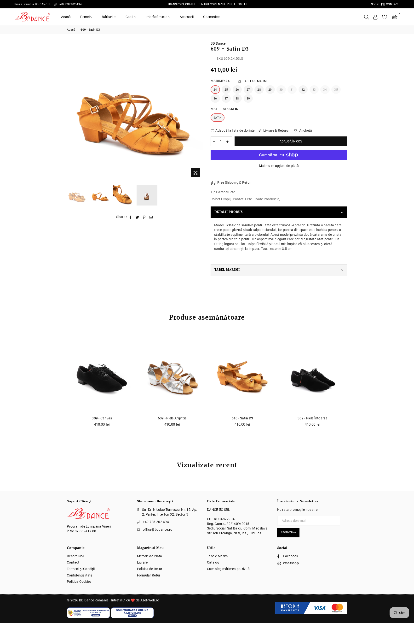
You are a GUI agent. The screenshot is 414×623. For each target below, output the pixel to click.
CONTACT (393, 4)
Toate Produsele (266, 199)
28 (259, 89)
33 (314, 89)
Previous (71, 110)
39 (248, 98)
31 (292, 89)
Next (199, 110)
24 (215, 89)
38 (237, 98)
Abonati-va (288, 532)
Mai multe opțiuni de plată (279, 166)
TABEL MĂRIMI (227, 270)
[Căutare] (366, 16)
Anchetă (305, 130)
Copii (130, 17)
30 (281, 89)
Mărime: (239, 81)
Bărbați (108, 17)
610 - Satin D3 (242, 418)
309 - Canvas (102, 418)
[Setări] (375, 16)
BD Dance (218, 43)
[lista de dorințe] (385, 16)
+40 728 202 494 (70, 4)
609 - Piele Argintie (172, 418)
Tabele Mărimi (218, 556)
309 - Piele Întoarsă (313, 418)
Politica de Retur (149, 569)
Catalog (213, 562)
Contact (73, 562)
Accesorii (187, 17)
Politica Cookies (79, 581)
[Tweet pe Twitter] (137, 217)
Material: (224, 109)
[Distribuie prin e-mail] (151, 217)
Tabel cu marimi (254, 81)
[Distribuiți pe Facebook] (130, 217)
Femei (85, 17)
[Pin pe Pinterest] (144, 217)
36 (215, 98)
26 (237, 89)
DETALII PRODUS (228, 212)
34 (325, 89)
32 (303, 89)
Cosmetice (211, 17)
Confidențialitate (79, 575)
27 (248, 89)
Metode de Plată (149, 556)
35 (336, 89)
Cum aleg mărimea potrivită (228, 569)
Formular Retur (149, 575)
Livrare (142, 562)
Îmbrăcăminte (157, 17)
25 (226, 89)
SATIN (217, 117)
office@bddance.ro (157, 529)
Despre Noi (75, 556)
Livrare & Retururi (276, 130)
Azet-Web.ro (149, 600)
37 (226, 98)
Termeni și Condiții (81, 569)
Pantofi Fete (242, 199)
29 (270, 89)
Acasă (66, 17)
